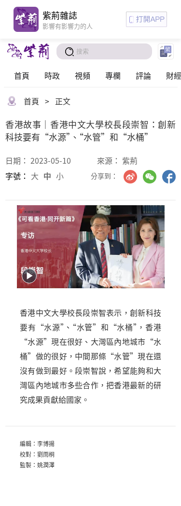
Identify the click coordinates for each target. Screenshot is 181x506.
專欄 (113, 75)
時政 (52, 75)
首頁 (21, 75)
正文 (62, 101)
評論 (143, 75)
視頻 (82, 75)
